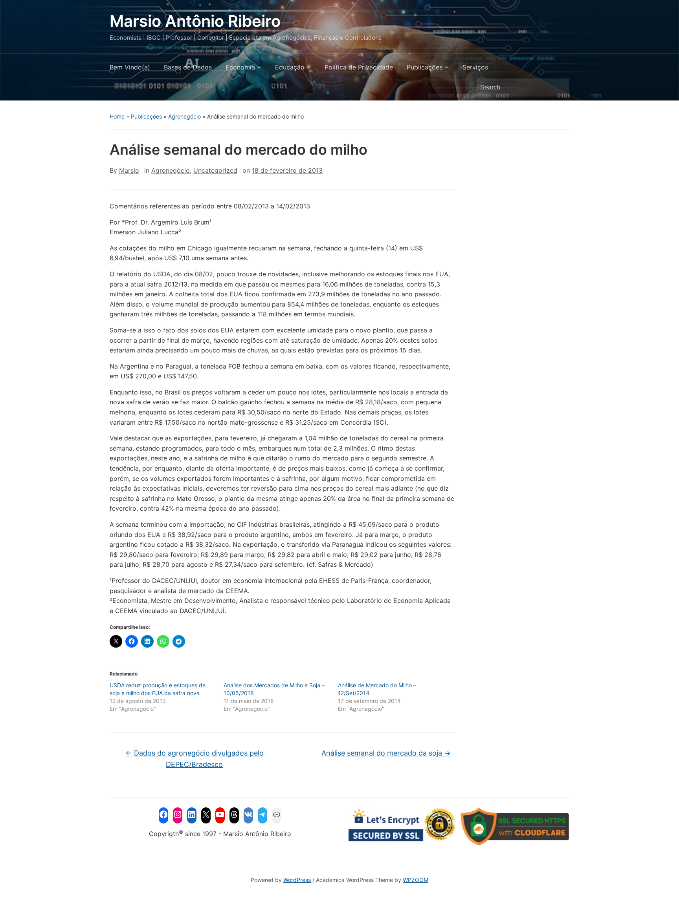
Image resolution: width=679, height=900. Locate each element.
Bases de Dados (188, 67)
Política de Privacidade (359, 67)
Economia (240, 67)
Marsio (129, 170)
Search (559, 87)
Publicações (424, 67)
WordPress (297, 879)
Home (117, 116)
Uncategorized (215, 170)
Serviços (475, 67)
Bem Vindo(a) (130, 67)
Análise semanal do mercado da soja (386, 753)
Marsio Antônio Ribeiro (195, 21)
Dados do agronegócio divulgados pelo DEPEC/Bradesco (194, 759)
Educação (290, 67)
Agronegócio (184, 116)
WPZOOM (415, 879)
